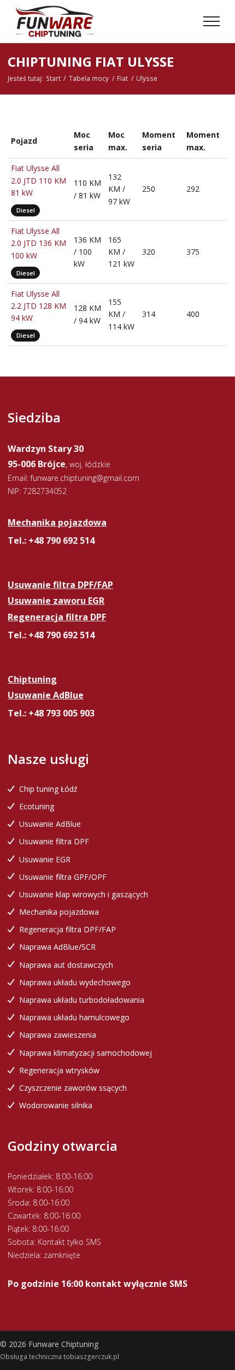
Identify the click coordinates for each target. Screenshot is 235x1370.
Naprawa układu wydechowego (75, 982)
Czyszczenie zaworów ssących (73, 1088)
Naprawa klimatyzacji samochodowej (85, 1053)
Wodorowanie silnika (55, 1105)
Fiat (122, 78)
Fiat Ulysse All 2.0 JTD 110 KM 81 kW (38, 180)
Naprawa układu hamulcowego (74, 1017)
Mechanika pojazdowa (59, 912)
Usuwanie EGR (44, 859)
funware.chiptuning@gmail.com (85, 478)
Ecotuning (36, 806)
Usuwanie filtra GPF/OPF (63, 877)
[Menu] (211, 21)
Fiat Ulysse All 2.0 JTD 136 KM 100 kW (38, 243)
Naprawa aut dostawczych (66, 965)
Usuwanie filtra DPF (54, 841)
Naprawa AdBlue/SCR (57, 947)
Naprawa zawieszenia (57, 1035)
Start (53, 78)
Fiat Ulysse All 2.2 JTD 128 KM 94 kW (38, 306)
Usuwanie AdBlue (50, 824)
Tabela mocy (89, 78)
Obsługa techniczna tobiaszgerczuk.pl (59, 1356)
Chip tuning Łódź (48, 789)
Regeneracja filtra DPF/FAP (67, 929)
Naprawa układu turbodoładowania (81, 1000)
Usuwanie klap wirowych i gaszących (83, 894)
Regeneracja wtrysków (59, 1070)
